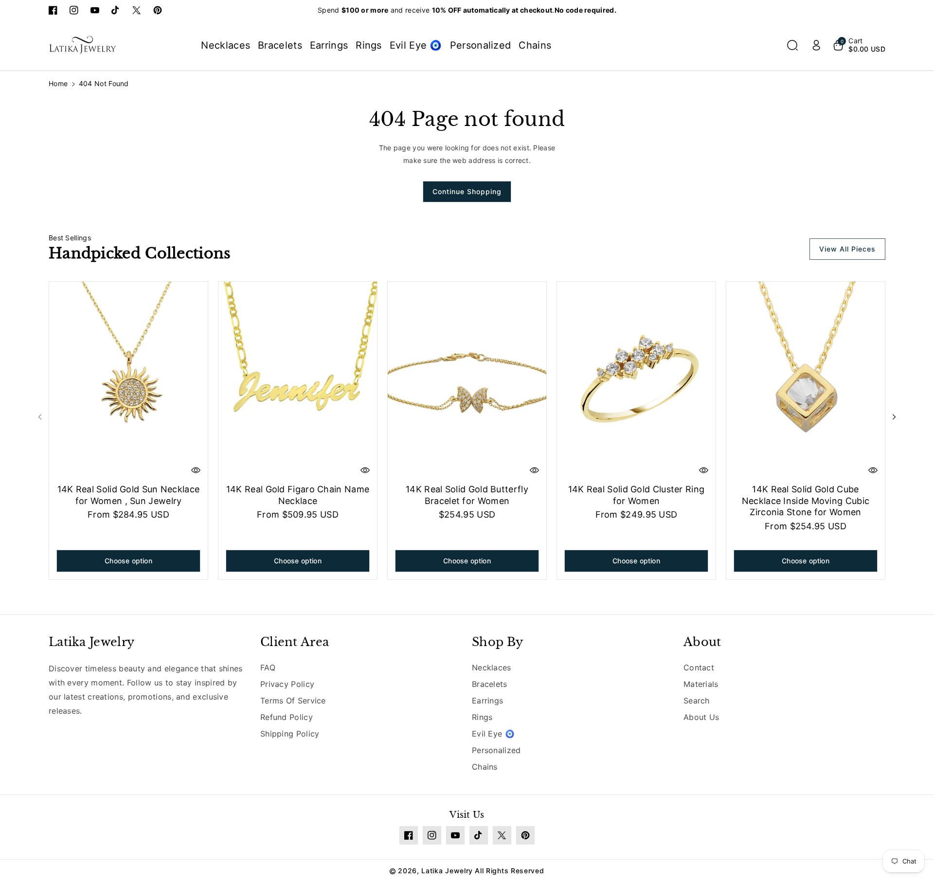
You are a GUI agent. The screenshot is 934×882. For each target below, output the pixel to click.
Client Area (294, 642)
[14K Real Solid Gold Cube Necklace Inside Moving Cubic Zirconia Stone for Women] (805, 381)
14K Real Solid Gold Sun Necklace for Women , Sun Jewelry (128, 494)
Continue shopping (467, 191)
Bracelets (489, 684)
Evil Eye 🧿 (493, 733)
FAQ (267, 667)
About (702, 642)
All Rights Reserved (509, 870)
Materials (700, 684)
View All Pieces (847, 249)
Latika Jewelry (91, 642)
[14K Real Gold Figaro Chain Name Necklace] (297, 381)
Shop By (497, 642)
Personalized (496, 750)
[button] (792, 45)
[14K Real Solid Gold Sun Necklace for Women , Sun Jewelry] (128, 381)
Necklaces (491, 667)
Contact (698, 667)
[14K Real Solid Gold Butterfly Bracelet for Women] (467, 381)
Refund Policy (286, 717)
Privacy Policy (287, 684)
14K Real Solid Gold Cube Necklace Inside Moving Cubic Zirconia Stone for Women (805, 500)
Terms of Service (293, 700)
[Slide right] (894, 417)
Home (58, 83)
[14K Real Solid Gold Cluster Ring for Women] (636, 381)
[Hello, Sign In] (816, 45)
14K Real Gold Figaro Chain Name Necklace (297, 494)
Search (696, 700)
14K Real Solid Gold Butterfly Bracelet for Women (467, 494)
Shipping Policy (290, 733)
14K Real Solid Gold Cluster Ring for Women (636, 494)
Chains (485, 767)
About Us (701, 717)
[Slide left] (40, 417)
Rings (482, 717)
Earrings (487, 700)
